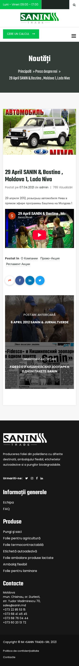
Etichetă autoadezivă (20, 551)
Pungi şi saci (12, 531)
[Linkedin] (29, 280)
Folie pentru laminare (20, 570)
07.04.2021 (26, 187)
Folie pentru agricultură (22, 538)
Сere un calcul (18, 34)
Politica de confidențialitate (21, 651)
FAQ (6, 509)
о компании (29, 258)
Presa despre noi (46, 71)
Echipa (8, 502)
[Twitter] (40, 280)
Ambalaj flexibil (15, 564)
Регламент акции (18, 264)
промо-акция (50, 258)
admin (43, 187)
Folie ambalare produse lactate (28, 557)
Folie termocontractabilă (23, 544)
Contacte (9, 657)
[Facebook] (19, 280)
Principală (24, 71)
